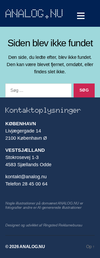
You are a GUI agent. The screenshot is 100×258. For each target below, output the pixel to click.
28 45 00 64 (34, 184)
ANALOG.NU (34, 13)
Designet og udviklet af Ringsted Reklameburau (43, 225)
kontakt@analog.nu (26, 176)
